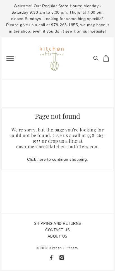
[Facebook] (51, 258)
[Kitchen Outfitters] (53, 57)
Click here (36, 159)
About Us (58, 236)
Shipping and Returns (57, 223)
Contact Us (57, 230)
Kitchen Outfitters (63, 248)
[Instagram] (62, 258)
